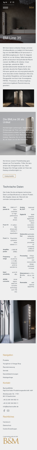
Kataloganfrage (8, 377)
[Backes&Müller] (31, 7)
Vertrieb (5, 370)
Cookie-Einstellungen (10, 429)
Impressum (6, 422)
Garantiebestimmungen (10, 374)
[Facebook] (10, 2)
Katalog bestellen (9, 176)
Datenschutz (7, 425)
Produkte (6, 360)
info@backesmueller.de (10, 406)
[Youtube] (13, 2)
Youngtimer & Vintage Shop (12, 363)
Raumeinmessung (9, 367)
